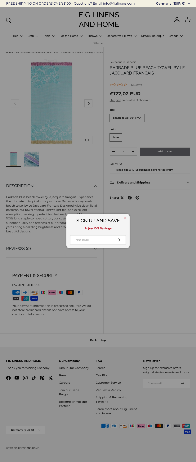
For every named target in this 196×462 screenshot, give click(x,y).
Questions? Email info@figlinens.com (104, 3)
